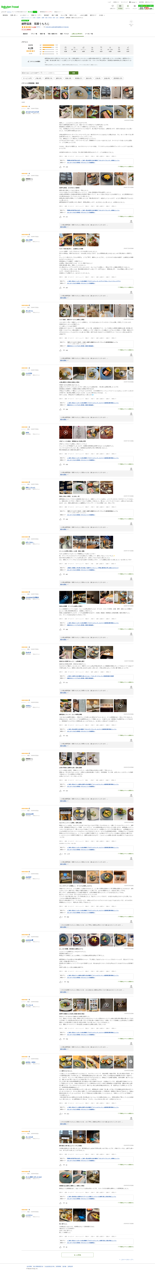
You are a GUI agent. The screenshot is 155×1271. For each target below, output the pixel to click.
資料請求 (70, 1266)
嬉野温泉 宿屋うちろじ (36, 23)
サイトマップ (124, 2)
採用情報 (58, 1266)
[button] (33, 92)
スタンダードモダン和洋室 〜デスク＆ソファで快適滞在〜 (81, 162)
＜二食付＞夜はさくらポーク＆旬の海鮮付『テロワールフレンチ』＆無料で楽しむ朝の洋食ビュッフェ (91, 1240)
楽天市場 (141, 2)
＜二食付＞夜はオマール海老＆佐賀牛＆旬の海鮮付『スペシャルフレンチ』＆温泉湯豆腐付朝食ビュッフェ (93, 784)
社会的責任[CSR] (49, 1266)
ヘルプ (109, 2)
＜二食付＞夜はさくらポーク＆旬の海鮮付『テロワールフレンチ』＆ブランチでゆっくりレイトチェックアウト (94, 281)
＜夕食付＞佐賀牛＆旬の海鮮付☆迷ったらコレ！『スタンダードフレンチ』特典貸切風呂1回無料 (90, 676)
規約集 (64, 1266)
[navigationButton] (130, 92)
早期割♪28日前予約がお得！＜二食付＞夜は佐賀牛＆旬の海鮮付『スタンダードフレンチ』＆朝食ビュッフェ (93, 160)
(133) (52, 34)
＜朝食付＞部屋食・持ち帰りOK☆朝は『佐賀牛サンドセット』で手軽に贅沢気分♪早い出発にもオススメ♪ (92, 568)
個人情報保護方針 (38, 1266)
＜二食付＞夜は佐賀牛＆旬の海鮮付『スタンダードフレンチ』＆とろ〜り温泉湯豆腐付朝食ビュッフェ (91, 729)
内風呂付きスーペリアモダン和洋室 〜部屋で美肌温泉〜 (80, 346)
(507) (77, 34)
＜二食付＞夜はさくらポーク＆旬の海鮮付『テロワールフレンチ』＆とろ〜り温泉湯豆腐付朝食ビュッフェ (93, 403)
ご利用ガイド (116, 2)
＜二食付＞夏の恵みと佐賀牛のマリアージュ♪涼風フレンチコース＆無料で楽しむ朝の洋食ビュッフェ (91, 1196)
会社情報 (29, 1266)
